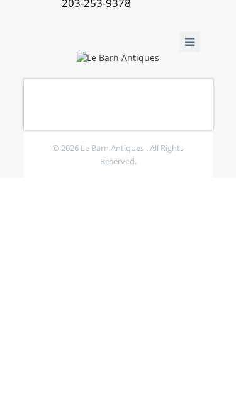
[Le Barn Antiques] (118, 57)
